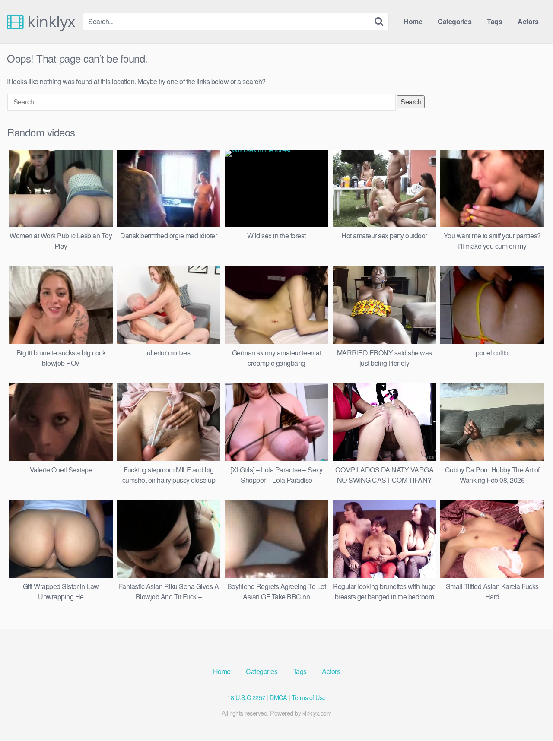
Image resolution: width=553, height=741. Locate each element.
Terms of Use (309, 697)
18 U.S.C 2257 (246, 697)
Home (413, 21)
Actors (528, 21)
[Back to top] (529, 713)
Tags (494, 21)
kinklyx (50, 21)
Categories (454, 21)
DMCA (278, 697)
